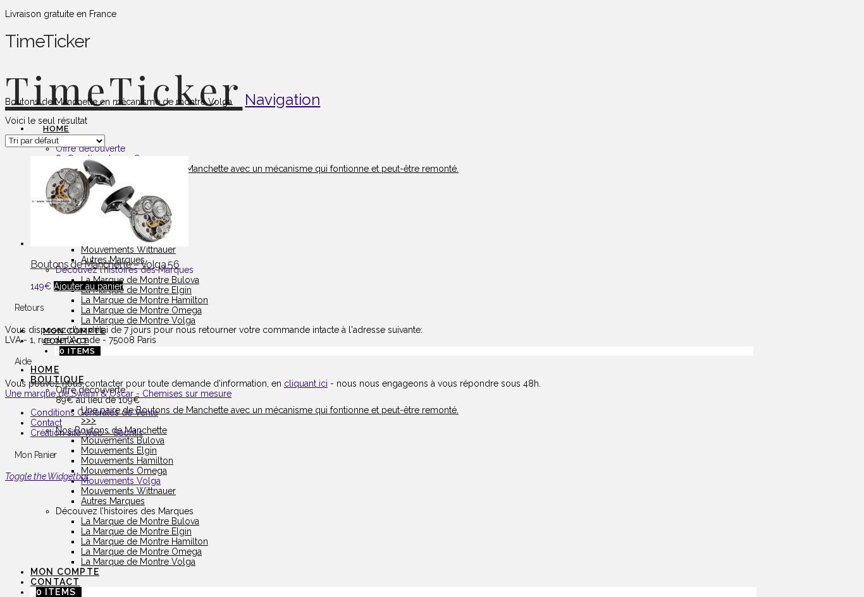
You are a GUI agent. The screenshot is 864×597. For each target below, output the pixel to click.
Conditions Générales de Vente (94, 412)
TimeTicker (123, 89)
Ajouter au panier (88, 286)
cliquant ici (306, 383)
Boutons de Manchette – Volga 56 (104, 264)
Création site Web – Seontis (86, 433)
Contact (46, 423)
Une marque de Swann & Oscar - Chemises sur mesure (118, 394)
